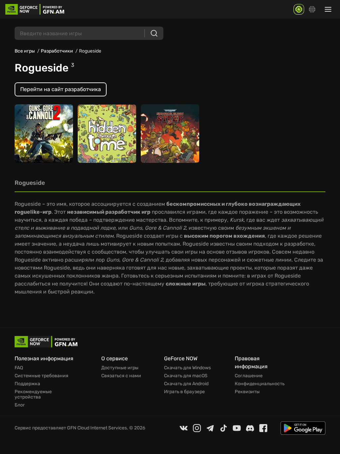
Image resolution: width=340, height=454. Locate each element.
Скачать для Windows (187, 368)
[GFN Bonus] (299, 9)
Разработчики (57, 51)
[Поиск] (154, 33)
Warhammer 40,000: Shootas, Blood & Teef (169, 138)
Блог (20, 405)
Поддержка (27, 384)
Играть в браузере (184, 392)
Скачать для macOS (186, 376)
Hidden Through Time (101, 141)
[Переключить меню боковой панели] (328, 9)
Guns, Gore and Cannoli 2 (37, 141)
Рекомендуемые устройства (33, 394)
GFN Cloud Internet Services (97, 428)
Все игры (25, 51)
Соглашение (249, 376)
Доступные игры (119, 368)
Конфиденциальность (260, 384)
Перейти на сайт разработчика (60, 89)
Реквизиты (247, 392)
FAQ (19, 368)
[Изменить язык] (312, 9)
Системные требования (41, 376)
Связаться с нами (121, 376)
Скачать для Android (186, 384)
